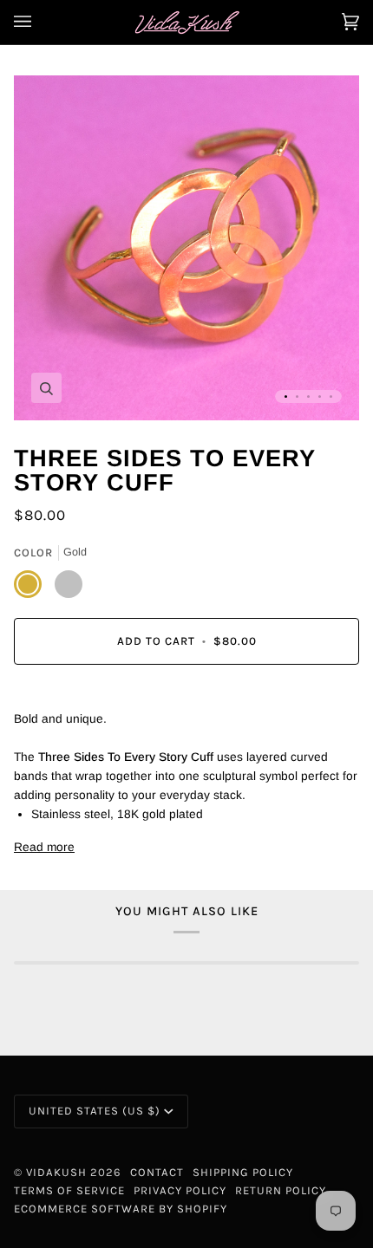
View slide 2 (297, 396)
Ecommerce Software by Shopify (120, 1208)
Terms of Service (69, 1190)
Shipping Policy (243, 1172)
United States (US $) (94, 1110)
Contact (157, 1172)
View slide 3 (308, 396)
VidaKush (56, 1172)
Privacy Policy (180, 1190)
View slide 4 (319, 396)
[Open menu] (40, 22)
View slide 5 (331, 396)
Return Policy (280, 1190)
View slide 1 (286, 396)
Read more (44, 847)
